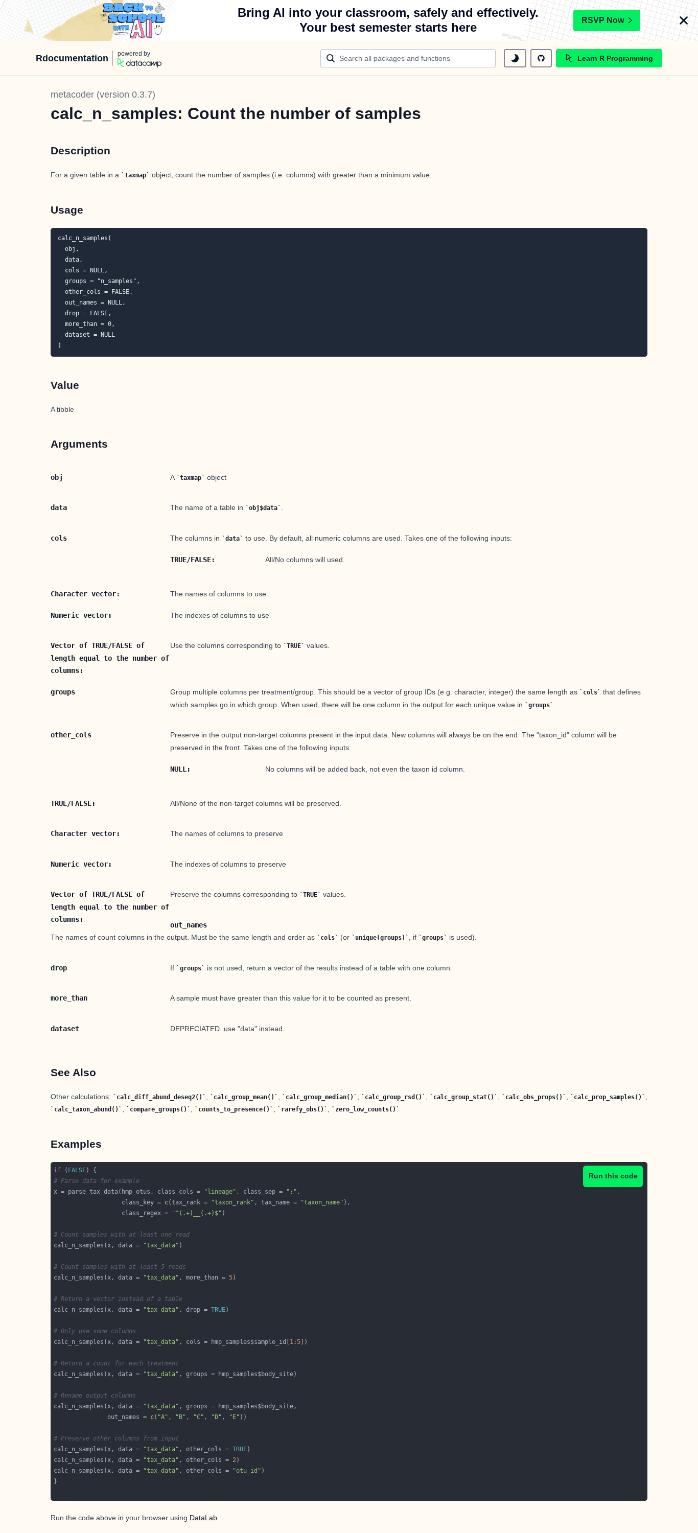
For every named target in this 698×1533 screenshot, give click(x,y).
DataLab (203, 1518)
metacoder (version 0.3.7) (103, 94)
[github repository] (541, 58)
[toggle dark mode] (515, 58)
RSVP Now (602, 20)
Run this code (613, 1176)
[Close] (683, 20)
